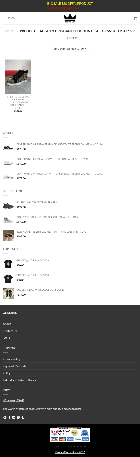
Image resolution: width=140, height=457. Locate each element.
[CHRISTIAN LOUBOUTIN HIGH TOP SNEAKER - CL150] (18, 77)
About (7, 323)
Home (10, 31)
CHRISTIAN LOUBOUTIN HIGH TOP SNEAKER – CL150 (18, 103)
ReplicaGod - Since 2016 (70, 452)
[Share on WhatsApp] (4, 417)
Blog (83, 446)
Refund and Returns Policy (19, 380)
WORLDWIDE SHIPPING (63, 8)
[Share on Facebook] (9, 417)
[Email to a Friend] (13, 417)
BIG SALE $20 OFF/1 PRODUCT (70, 3)
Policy (6, 373)
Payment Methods (14, 366)
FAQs (6, 337)
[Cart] (135, 18)
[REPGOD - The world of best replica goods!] (70, 18)
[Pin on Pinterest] (18, 417)
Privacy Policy (11, 359)
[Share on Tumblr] (22, 417)
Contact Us (10, 331)
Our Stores (71, 446)
